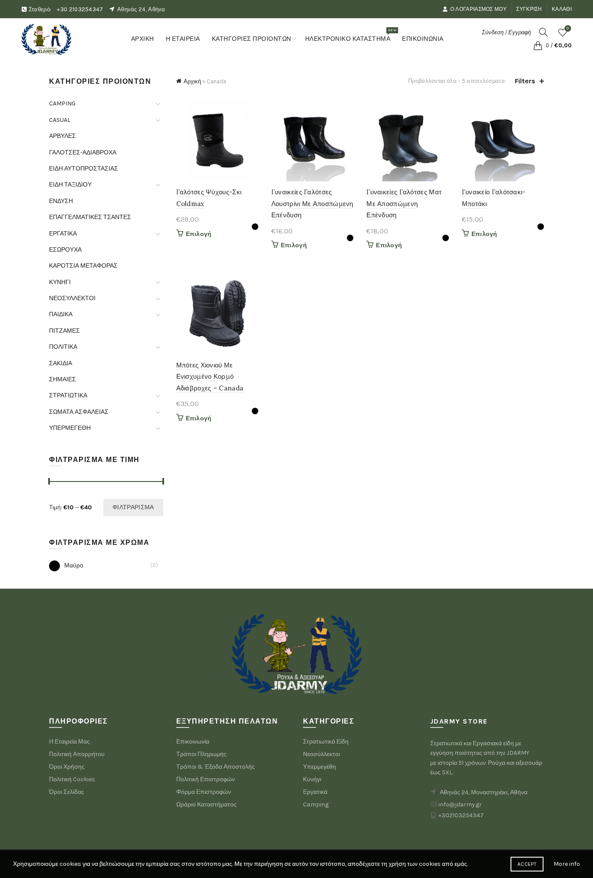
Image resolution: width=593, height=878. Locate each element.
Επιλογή (199, 234)
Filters (525, 81)
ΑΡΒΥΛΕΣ (62, 136)
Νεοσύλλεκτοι (321, 754)
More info (566, 864)
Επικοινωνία (192, 741)
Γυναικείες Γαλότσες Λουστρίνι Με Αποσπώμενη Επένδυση (312, 203)
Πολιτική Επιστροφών (205, 779)
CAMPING (62, 103)
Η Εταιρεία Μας (69, 741)
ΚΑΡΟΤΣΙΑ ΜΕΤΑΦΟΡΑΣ (83, 265)
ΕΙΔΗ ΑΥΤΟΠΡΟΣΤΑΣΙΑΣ (83, 168)
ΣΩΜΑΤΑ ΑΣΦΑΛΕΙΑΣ (79, 412)
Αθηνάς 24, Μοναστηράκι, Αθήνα (483, 792)
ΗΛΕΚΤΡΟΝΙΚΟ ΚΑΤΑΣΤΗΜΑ (350, 35)
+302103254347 (461, 815)
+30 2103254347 (80, 9)
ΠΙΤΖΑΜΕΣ (64, 330)
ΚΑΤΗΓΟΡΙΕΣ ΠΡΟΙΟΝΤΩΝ (251, 39)
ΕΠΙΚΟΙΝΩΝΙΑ (423, 39)
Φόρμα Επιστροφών (203, 792)
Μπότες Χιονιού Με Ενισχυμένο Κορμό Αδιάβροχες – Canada (210, 376)
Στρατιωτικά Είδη (326, 741)
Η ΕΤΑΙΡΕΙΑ (183, 39)
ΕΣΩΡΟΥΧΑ (65, 249)
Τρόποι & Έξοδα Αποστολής (215, 766)
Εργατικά (315, 792)
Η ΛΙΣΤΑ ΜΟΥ (568, 28)
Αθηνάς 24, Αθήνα (141, 9)
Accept (527, 864)
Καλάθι (562, 9)
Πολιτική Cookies (72, 779)
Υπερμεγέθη (319, 766)
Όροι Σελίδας (66, 792)
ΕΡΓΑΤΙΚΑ (63, 233)
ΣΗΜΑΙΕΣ (62, 379)
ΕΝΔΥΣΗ (61, 201)
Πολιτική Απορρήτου (77, 754)
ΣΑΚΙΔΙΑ (60, 363)
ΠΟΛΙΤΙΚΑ (63, 347)
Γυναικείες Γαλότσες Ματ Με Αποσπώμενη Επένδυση (403, 203)
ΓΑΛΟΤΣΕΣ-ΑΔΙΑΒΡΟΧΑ (82, 152)
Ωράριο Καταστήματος (206, 804)
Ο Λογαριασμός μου (478, 9)
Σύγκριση (529, 9)
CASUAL (59, 120)
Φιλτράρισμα (133, 507)
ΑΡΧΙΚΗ (142, 39)
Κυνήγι (312, 779)
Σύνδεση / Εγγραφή (506, 32)
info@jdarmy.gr (460, 804)
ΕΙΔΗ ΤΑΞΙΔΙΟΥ (70, 184)
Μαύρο (73, 565)
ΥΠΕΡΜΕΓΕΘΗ (70, 428)
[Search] (543, 32)
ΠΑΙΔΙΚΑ (60, 314)
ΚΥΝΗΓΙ (60, 282)
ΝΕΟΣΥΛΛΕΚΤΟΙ (72, 298)
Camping (316, 804)
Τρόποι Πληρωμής (201, 754)
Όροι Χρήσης (67, 766)
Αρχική (192, 81)
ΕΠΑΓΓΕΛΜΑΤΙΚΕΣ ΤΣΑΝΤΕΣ (90, 217)
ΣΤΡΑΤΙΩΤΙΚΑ (68, 395)
